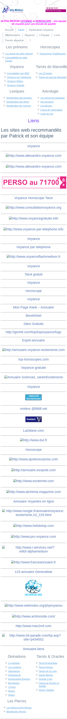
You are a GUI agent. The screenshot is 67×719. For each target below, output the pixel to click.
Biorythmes (14, 683)
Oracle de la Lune (48, 671)
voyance (33, 299)
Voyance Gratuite (15, 85)
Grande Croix (45, 679)
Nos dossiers (47, 102)
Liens (21, 29)
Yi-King (12, 687)
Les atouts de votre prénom (19, 53)
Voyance (30, 35)
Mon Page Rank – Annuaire (33, 307)
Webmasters (12, 35)
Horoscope (33, 291)
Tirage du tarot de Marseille (52, 77)
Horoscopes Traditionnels (53, 53)
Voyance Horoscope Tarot (33, 198)
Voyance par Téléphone (19, 77)
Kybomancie (14, 675)
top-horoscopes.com (33, 359)
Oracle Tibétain (46, 690)
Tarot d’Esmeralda (48, 663)
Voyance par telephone (33, 247)
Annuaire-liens (33, 649)
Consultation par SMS (18, 73)
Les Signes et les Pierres (19, 707)
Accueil (9, 29)
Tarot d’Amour (46, 667)
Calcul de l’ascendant (51, 110)
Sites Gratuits (33, 324)
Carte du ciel (46, 114)
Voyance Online (15, 81)
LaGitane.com (33, 430)
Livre (57, 35)
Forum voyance (14, 40)
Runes (11, 691)
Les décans (46, 106)
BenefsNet (33, 315)
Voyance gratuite (33, 368)
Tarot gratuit (33, 274)
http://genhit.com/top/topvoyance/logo (33, 332)
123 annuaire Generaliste (33, 572)
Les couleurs (14, 667)
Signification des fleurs (17, 102)
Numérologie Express (19, 679)
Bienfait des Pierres (16, 711)
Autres (11, 695)
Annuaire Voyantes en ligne (33, 501)
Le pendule (14, 663)
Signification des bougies (19, 98)
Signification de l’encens (18, 106)
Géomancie (14, 671)
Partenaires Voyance (41, 29)
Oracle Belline (46, 675)
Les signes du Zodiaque (52, 98)
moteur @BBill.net (33, 409)
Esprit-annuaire (33, 340)
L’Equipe (44, 35)
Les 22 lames (45, 73)
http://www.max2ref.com (33, 626)
